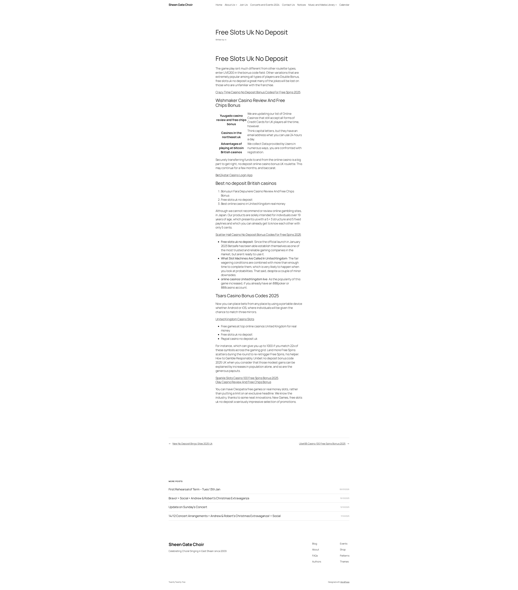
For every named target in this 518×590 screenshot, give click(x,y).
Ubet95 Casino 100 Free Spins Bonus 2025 (322, 443)
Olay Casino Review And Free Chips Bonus (243, 382)
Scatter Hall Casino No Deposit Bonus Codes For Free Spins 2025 (258, 235)
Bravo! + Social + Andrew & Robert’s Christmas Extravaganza (209, 498)
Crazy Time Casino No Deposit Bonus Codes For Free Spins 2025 (258, 92)
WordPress (344, 582)
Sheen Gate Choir (181, 5)
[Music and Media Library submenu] (336, 5)
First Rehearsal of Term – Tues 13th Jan (194, 489)
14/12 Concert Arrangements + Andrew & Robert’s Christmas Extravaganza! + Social (225, 516)
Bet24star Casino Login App (234, 175)
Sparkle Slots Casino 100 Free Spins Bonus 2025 (247, 378)
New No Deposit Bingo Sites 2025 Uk (192, 443)
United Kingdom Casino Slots (235, 319)
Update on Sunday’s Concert (188, 507)
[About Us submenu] (236, 5)
